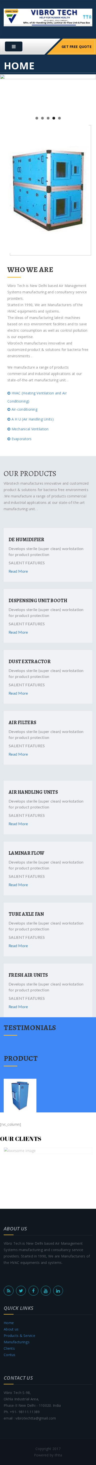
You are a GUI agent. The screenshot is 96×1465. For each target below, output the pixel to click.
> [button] (90, 92)
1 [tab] (36, 118)
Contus (10, 1354)
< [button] (6, 92)
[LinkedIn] (58, 1291)
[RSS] (9, 1291)
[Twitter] (21, 1291)
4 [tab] (53, 118)
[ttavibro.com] (48, 17)
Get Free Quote (77, 46)
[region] (48, 93)
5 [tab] (59, 118)
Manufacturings (17, 1342)
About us (11, 1329)
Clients (9, 1348)
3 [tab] (48, 118)
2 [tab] (42, 118)
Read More (18, 571)
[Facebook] (33, 1291)
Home (9, 1322)
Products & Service (19, 1335)
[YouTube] (46, 1291)
